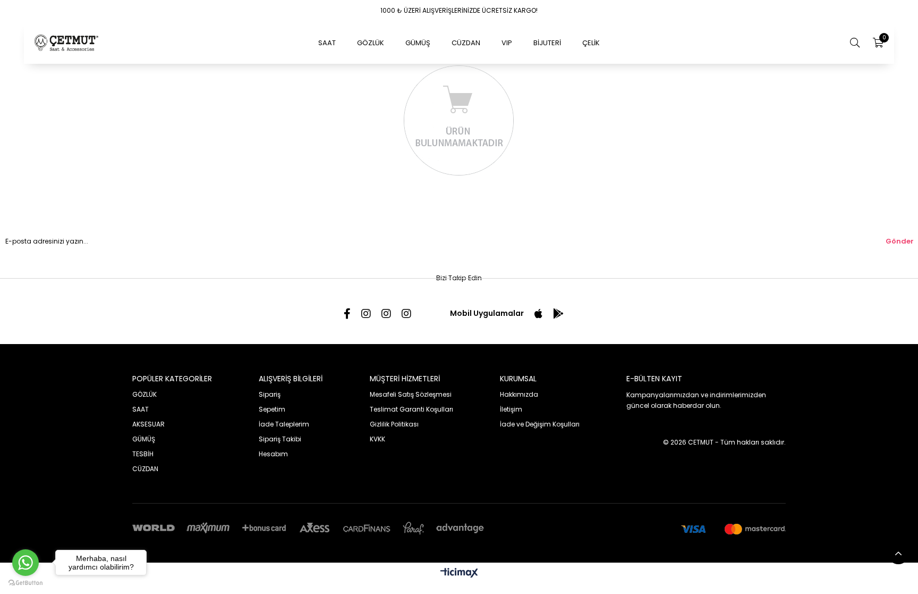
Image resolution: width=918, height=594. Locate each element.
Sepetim (272, 409)
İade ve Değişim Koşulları (540, 424)
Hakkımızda (519, 394)
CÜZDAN (466, 43)
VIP (507, 43)
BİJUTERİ (547, 43)
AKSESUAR (148, 424)
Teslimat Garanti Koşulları (411, 409)
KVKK (377, 439)
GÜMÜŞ (417, 43)
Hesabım (273, 453)
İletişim (511, 409)
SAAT (327, 43)
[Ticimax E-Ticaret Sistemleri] (459, 573)
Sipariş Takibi (280, 439)
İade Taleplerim (284, 424)
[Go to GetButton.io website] (25, 583)
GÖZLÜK (370, 43)
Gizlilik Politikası (394, 424)
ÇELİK (591, 43)
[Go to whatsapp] (25, 562)
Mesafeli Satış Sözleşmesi (411, 394)
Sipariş (269, 394)
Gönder (900, 241)
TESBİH (143, 453)
